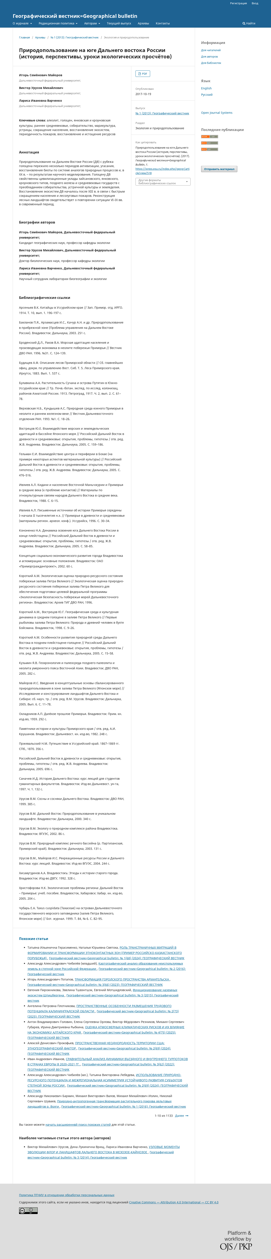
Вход (255, 3)
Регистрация (238, 3)
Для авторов (209, 56)
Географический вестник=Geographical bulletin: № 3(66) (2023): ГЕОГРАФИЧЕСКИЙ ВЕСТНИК (95, 985)
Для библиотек (211, 63)
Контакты (163, 23)
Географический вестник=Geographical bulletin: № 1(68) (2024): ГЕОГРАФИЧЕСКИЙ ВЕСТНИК (116, 958)
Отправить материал (219, 169)
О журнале (21, 23)
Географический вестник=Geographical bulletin (75, 15)
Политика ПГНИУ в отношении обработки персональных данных (66, 1195)
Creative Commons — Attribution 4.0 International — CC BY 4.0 (173, 1202)
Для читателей (211, 50)
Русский (207, 95)
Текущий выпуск (119, 23)
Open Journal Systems (216, 113)
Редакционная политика (57, 23)
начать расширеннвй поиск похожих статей (78, 1125)
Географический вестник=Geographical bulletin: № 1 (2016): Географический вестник (123, 1106)
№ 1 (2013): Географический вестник (75, 37)
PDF (144, 74)
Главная (24, 37)
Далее (179, 1116)
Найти (250, 23)
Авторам (91, 23)
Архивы (143, 23)
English (206, 88)
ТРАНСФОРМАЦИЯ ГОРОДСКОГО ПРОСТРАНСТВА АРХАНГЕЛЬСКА (122, 979)
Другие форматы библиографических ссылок (157, 181)
